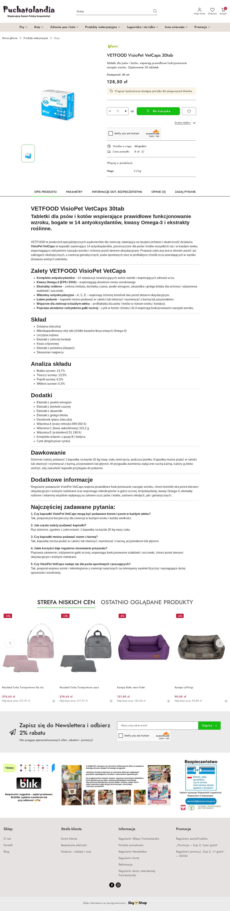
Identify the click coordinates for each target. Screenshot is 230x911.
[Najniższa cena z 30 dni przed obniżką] (53, 701)
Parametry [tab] (74, 192)
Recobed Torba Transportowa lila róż (22, 687)
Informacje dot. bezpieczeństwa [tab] (117, 192)
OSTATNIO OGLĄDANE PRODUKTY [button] (147, 602)
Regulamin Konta (129, 858)
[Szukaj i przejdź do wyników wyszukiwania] (155, 11)
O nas (7, 839)
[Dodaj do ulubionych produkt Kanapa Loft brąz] (223, 616)
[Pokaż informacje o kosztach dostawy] (143, 152)
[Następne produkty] (220, 643)
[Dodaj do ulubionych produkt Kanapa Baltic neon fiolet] (166, 616)
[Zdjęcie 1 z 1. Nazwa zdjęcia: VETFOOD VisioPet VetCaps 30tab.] (28, 153)
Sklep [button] (8, 829)
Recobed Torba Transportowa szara (79, 687)
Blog (6, 851)
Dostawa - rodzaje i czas (76, 851)
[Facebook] (111, 885)
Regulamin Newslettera (133, 851)
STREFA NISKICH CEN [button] (66, 602)
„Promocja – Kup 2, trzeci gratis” (197, 845)
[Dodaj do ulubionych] (189, 111)
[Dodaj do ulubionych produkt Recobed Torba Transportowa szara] (108, 616)
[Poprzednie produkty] (10, 643)
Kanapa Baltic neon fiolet (131, 687)
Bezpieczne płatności (74, 845)
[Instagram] (118, 885)
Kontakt (8, 845)
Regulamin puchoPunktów (192, 839)
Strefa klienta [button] (71, 829)
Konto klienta (69, 839)
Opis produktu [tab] (45, 192)
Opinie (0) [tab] (158, 192)
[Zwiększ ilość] (125, 111)
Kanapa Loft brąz (184, 687)
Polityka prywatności (131, 845)
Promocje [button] (183, 829)
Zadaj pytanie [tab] (185, 192)
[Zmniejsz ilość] (109, 111)
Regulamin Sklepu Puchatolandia (139, 839)
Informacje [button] (127, 829)
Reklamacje (126, 864)
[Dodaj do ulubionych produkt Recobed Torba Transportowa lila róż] (51, 616)
